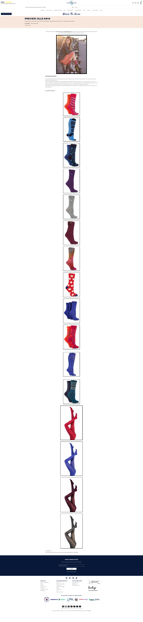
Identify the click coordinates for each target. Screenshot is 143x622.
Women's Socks (58, 10)
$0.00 (141, 4)
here (75, 571)
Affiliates (42, 588)
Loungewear (78, 10)
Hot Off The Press (44, 589)
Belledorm (74, 584)
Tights (88, 10)
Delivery (58, 582)
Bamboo (43, 10)
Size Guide (58, 589)
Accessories (95, 10)
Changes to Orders (60, 586)
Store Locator (43, 586)
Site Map (80, 608)
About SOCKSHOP (44, 582)
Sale (101, 10)
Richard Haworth (76, 585)
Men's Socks (49, 10)
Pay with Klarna (59, 592)
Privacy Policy (75, 608)
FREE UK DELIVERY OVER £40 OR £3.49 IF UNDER (35, 7)
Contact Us (58, 585)
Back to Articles (6, 13)
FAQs (57, 588)
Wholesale (42, 590)
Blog (41, 584)
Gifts (84, 10)
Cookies (70, 608)
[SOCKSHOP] (71, 3)
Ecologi (42, 585)
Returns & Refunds (60, 584)
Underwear (70, 10)
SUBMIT (71, 568)
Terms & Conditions (64, 608)
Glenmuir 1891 (75, 582)
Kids (65, 10)
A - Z (57, 590)
